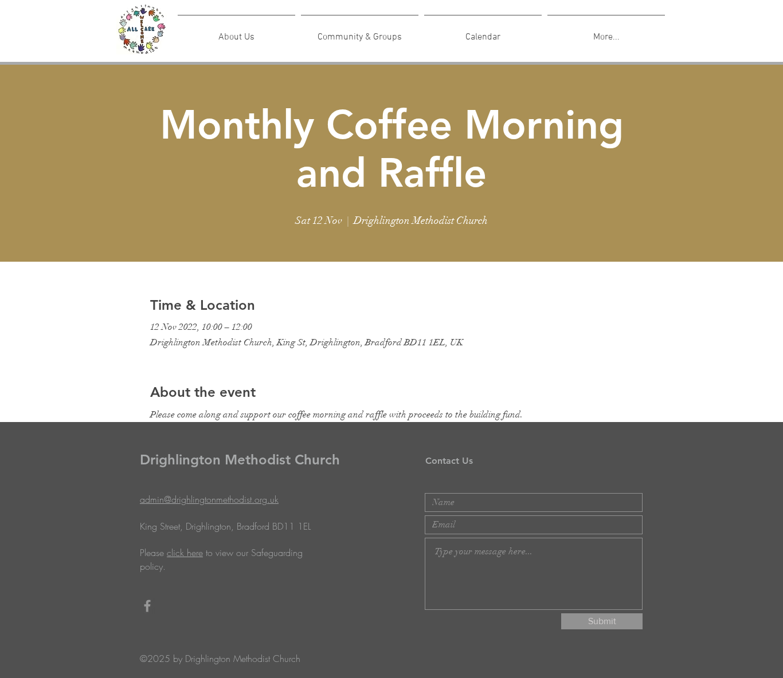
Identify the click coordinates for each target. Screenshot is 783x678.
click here (185, 552)
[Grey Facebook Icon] (147, 606)
